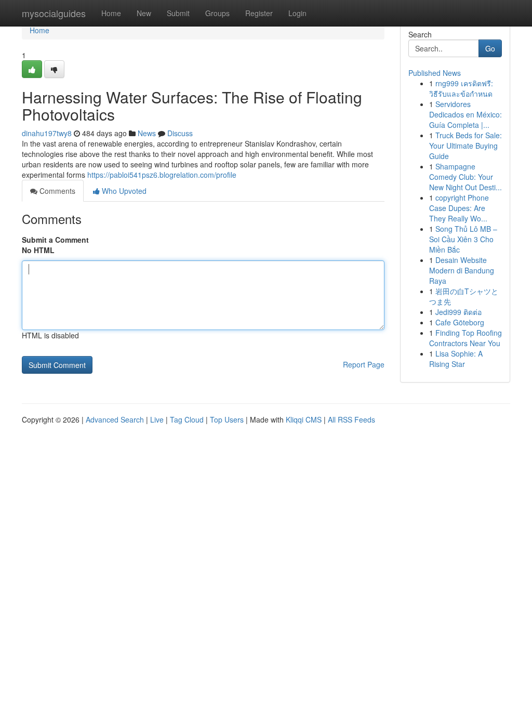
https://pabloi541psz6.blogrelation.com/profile (161, 174)
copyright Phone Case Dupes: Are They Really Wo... (459, 207)
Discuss (180, 133)
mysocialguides (54, 13)
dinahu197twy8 (47, 133)
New (144, 13)
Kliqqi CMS (304, 419)
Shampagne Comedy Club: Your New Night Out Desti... (465, 176)
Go (490, 48)
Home (111, 13)
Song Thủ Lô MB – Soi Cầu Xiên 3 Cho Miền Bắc (463, 239)
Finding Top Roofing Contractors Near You (465, 337)
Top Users (227, 419)
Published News (434, 73)
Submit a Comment (55, 239)
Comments (56, 191)
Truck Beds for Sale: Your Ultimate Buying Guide (465, 145)
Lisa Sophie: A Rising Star (456, 358)
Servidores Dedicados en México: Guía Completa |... (465, 114)
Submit (178, 13)
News (147, 133)
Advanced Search (115, 419)
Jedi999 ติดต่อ (458, 312)
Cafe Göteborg (459, 322)
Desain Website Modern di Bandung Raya (461, 270)
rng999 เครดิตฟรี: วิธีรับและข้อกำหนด (461, 88)
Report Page (363, 364)
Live (157, 419)
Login (297, 13)
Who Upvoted (123, 191)
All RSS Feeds (351, 419)
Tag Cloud (187, 419)
